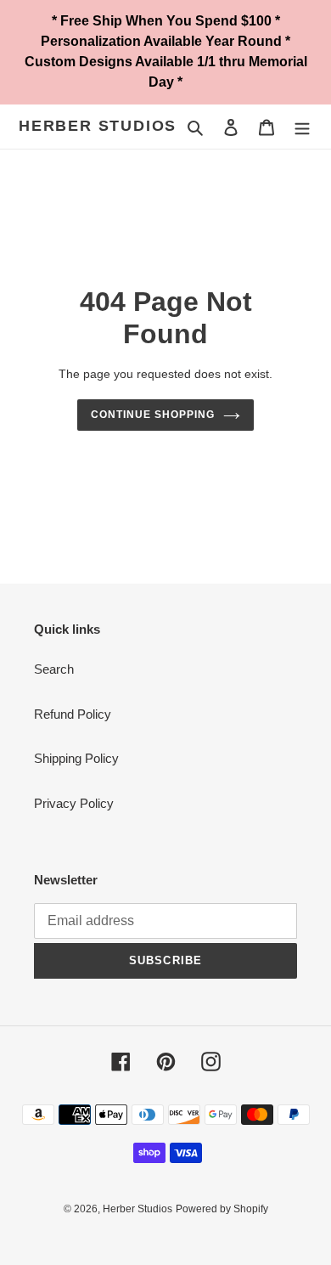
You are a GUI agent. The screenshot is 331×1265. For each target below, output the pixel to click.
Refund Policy (72, 714)
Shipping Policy (76, 758)
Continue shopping (153, 415)
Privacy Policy (74, 803)
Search (54, 669)
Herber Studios (98, 125)
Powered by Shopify (222, 1209)
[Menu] (302, 127)
